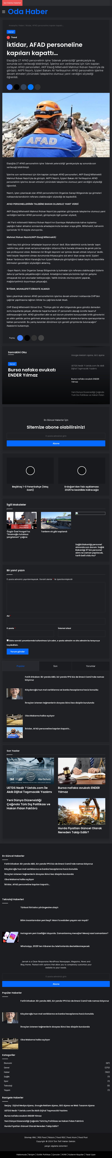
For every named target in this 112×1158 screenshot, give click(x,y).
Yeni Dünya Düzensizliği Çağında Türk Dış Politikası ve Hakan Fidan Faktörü (28, 804)
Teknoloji (8, 1085)
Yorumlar (90, 666)
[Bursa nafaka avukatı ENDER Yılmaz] (81, 771)
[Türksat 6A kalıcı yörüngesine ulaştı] (10, 911)
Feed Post (83, 1137)
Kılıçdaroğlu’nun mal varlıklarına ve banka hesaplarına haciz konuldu (61, 689)
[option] (56, 375)
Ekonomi (8, 1063)
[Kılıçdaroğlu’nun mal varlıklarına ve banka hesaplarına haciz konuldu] (15, 693)
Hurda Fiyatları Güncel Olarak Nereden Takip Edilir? (80, 830)
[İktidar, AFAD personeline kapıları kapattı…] (15, 732)
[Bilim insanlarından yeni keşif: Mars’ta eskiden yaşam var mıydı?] (10, 924)
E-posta (11, 628)
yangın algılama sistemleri (56, 1146)
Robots (51, 1137)
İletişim (31, 1154)
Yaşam (7, 1090)
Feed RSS (60, 1137)
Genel (11, 32)
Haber (21, 25)
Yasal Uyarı (91, 1154)
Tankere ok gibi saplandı (54, 531)
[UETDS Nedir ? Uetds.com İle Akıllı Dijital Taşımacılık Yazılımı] (30, 771)
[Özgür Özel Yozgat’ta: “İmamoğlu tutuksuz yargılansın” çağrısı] (22, 520)
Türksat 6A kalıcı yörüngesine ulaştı (39, 907)
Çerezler (56, 1154)
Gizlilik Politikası (43, 1154)
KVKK (64, 1154)
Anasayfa (12, 25)
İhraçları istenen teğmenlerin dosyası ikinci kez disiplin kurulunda (59, 702)
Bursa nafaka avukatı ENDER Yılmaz (32, 372)
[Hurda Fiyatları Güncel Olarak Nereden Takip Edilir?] (81, 811)
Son (55, 666)
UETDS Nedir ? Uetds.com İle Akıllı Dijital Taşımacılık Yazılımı (29, 790)
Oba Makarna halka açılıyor (40, 715)
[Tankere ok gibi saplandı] (56, 520)
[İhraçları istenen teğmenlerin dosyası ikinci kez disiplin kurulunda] (15, 706)
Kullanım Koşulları (76, 1154)
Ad (9, 616)
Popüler (21, 666)
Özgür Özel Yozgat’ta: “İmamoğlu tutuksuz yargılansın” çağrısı (18, 534)
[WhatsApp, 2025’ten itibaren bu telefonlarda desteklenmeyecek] (10, 950)
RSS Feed (42, 1137)
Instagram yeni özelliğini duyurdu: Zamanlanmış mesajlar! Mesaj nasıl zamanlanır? (64, 933)
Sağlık (6, 1076)
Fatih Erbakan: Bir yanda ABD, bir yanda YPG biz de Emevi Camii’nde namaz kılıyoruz (64, 1000)
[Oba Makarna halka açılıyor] (15, 719)
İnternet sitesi (64, 628)
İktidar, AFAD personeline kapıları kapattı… (48, 728)
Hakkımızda (21, 1154)
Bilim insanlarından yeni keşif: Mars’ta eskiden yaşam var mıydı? (54, 920)
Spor (6, 1081)
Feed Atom (72, 1137)
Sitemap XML (30, 1137)
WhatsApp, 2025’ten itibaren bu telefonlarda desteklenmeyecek (55, 946)
